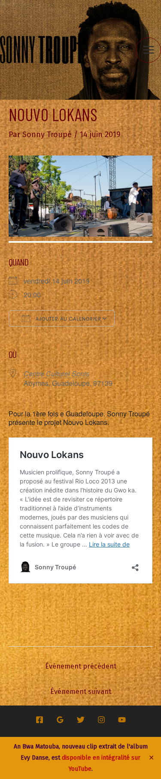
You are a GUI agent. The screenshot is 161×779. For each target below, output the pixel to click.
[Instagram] (101, 720)
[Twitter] (81, 720)
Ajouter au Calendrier (67, 318)
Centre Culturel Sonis (56, 374)
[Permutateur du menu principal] (148, 50)
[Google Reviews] (60, 720)
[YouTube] (122, 720)
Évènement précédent (80, 666)
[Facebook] (39, 720)
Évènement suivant (80, 691)
